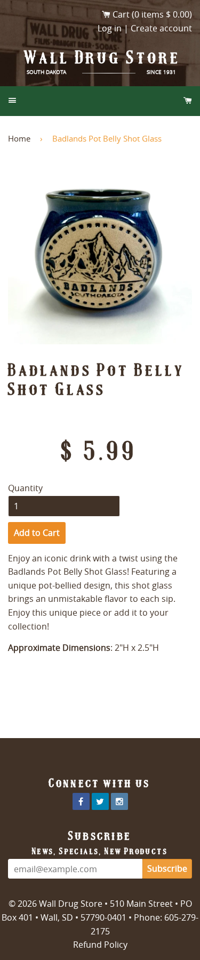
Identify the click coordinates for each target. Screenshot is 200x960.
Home (19, 138)
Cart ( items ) (152, 14)
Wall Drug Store (103, 57)
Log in (110, 28)
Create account (161, 28)
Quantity (25, 488)
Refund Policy (100, 944)
